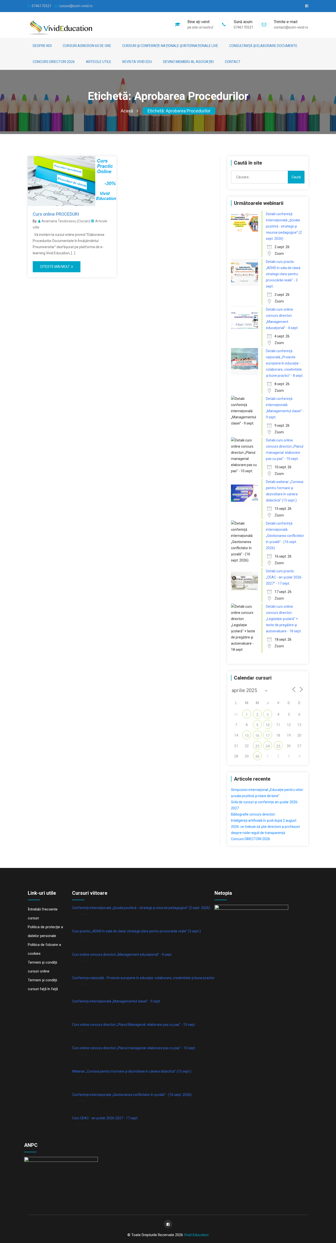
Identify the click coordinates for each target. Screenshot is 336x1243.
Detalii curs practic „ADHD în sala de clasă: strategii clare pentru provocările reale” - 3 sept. (283, 274)
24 (268, 746)
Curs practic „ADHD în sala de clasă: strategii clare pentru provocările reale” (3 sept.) (136, 931)
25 (278, 746)
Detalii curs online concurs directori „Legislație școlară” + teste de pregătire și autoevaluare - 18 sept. (284, 619)
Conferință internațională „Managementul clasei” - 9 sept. (116, 1001)
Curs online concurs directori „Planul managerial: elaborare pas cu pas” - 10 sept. (134, 1048)
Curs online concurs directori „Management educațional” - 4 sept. (122, 954)
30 (257, 756)
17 (268, 735)
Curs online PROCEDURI (56, 214)
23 (257, 746)
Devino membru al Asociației (188, 62)
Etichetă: (179, 110)
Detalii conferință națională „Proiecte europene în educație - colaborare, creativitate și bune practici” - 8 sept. (284, 363)
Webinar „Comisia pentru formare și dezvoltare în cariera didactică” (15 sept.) (131, 1071)
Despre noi (42, 46)
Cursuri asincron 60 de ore (87, 46)
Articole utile (98, 62)
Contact (233, 62)
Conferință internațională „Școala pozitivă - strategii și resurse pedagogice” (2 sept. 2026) (141, 908)
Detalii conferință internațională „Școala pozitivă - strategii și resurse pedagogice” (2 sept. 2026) (284, 226)
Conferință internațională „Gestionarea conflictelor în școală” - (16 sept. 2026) (132, 1095)
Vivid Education (196, 1235)
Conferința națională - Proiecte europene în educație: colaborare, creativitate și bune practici (143, 978)
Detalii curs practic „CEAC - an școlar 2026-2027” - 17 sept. (284, 577)
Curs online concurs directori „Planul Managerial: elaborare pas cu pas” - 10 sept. (134, 1025)
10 (268, 725)
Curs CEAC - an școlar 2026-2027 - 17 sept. (105, 1118)
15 (247, 735)
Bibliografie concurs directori (253, 814)
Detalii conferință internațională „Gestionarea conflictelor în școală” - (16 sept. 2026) (285, 535)
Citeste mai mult (55, 267)
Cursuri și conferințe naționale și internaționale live (170, 46)
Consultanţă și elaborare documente (263, 46)
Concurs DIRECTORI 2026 (54, 62)
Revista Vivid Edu (137, 62)
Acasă (127, 110)
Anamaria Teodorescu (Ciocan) (66, 221)
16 (257, 735)
